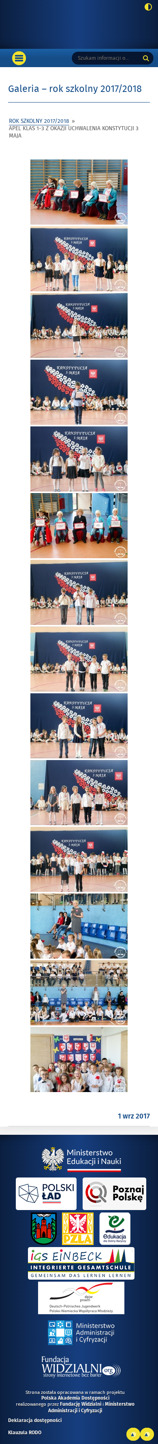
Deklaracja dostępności (35, 1420)
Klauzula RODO (24, 1433)
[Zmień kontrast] (146, 8)
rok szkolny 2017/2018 (39, 121)
